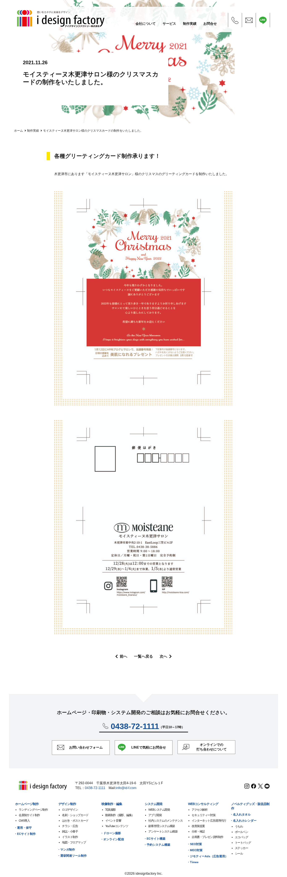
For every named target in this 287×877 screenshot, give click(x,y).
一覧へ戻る (143, 656)
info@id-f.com (126, 788)
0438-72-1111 (95, 788)
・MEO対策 (195, 850)
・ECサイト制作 (25, 833)
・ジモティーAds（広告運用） (207, 856)
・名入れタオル (240, 814)
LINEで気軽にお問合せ (148, 747)
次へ (163, 656)
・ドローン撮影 (110, 833)
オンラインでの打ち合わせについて (211, 747)
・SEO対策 (194, 844)
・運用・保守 (23, 827)
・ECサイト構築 (154, 838)
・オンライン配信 (112, 839)
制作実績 (33, 130)
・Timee (193, 862)
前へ (123, 656)
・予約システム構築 (157, 844)
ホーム (18, 130)
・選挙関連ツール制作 (72, 855)
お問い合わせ (86, 747)
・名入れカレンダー (243, 820)
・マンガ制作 (66, 849)
